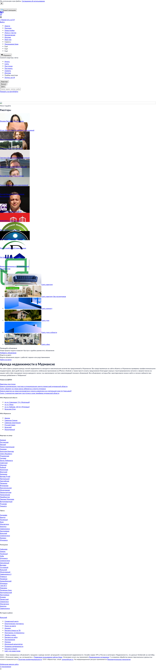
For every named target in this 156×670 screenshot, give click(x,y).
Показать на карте (6, 91)
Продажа (8, 28)
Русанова (3, 504)
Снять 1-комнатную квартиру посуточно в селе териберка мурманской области (29, 393)
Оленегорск (4, 601)
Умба (2, 556)
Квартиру (4, 81)
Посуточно (9, 66)
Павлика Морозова (7, 499)
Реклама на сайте (11, 637)
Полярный (4, 520)
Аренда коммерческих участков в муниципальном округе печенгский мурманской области (33, 386)
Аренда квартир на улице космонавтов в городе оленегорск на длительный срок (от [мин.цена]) (35, 391)
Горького (3, 506)
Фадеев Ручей (5, 476)
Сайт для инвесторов (12, 651)
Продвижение (10, 639)
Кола (2, 522)
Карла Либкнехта (6, 460)
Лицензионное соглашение (99, 657)
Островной (4, 567)
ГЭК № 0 (3, 586)
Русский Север (10, 425)
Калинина (3, 474)
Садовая (3, 458)
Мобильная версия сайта (9, 664)
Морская (3, 465)
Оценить (8, 71)
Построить (9, 68)
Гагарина (3, 449)
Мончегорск (4, 524)
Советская (4, 463)
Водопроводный (6, 501)
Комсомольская (6, 488)
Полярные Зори (6, 590)
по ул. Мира (9, 404)
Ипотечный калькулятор (14, 644)
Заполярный (4, 563)
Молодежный (10, 429)
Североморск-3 (5, 574)
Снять (7, 64)
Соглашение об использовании (33, 1)
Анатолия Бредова (7, 451)
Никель (2, 551)
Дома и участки (10, 33)
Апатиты (3, 526)
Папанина (3, 483)
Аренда (7, 26)
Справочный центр (12, 621)
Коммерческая (10, 35)
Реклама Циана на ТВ (12, 630)
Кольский (8, 427)
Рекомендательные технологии (119, 659)
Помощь (8, 642)
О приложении (5, 666)
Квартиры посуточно (8, 384)
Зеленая (3, 440)
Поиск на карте (10, 626)
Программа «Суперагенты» (14, 633)
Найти (15, 91)
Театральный (4, 479)
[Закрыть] (1, 3)
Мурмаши (3, 583)
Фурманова (4, 485)
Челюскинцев (5, 495)
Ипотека (8, 37)
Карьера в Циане (11, 649)
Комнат (3, 84)
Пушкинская (4, 456)
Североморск (5, 529)
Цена (3, 86)
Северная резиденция (13, 423)
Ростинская (4, 442)
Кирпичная (4, 469)
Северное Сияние (11, 420)
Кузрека (3, 597)
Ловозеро (3, 588)
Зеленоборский (5, 581)
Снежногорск (5, 535)
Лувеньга (3, 576)
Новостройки (10, 30)
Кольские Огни (10, 409)
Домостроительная (7, 447)
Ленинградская (5, 492)
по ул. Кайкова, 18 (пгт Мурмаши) (17, 407)
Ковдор (2, 517)
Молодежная (5, 490)
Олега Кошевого (6, 454)
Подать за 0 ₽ (10, 77)
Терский (3, 444)
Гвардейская (4, 481)
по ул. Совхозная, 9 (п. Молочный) (17, 402)
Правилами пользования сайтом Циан (48, 657)
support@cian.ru (67, 659)
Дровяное (3, 579)
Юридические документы (14, 623)
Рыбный (3, 467)
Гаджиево (3, 515)
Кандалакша (4, 531)
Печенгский (4, 599)
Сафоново (3, 549)
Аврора (7, 418)
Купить (7, 61)
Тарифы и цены (10, 635)
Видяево (3, 565)
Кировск (3, 538)
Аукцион (8, 628)
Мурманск (4, 540)
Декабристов (5, 497)
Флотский (3, 472)
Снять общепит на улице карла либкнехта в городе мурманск (23, 389)
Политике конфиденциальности (30, 659)
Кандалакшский (6, 592)
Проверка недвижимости (14, 646)
